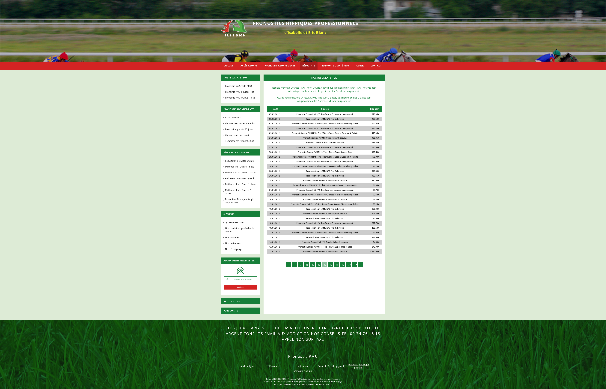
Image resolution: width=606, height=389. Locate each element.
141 (336, 264)
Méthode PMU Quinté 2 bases (240, 172)
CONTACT (376, 65)
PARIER (360, 65)
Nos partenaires (233, 243)
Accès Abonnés (233, 117)
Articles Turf (231, 301)
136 (306, 264)
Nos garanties (232, 237)
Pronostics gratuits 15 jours (239, 129)
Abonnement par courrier (238, 135)
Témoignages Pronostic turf (239, 140)
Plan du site (230, 310)
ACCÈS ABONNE (249, 65)
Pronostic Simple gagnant (331, 366)
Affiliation (303, 366)
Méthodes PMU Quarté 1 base (240, 184)
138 (318, 264)
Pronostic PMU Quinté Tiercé (240, 97)
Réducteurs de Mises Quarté (239, 178)
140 (330, 264)
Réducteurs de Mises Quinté (239, 160)
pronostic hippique (303, 370)
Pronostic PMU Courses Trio (239, 91)
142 (342, 264)
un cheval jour (247, 366)
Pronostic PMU (294, 379)
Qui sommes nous (234, 222)
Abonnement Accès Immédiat (240, 123)
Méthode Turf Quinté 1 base (239, 166)
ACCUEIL (229, 65)
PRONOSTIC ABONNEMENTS (279, 65)
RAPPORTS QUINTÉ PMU (335, 65)
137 (312, 264)
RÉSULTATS (308, 65)
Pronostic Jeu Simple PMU (238, 85)
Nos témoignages (234, 249)
